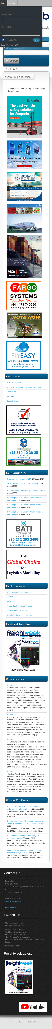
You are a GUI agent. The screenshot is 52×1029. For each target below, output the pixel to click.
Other (9, 601)
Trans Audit (11, 392)
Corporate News (17, 678)
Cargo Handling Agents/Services (19, 606)
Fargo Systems (13, 401)
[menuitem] (21, 9)
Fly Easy (10, 396)
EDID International (14, 383)
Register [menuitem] (12, 3)
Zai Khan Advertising (13, 901)
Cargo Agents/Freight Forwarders (19, 592)
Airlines (10, 597)
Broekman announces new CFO (19, 479)
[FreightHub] (6, 69)
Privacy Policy (10, 907)
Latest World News (18, 800)
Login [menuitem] (3, 3)
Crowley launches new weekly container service (25, 491)
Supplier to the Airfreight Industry (19, 615)
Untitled (10, 685)
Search (13, 60)
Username (6, 14)
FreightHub (14, 1022)
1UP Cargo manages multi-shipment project (23, 484)
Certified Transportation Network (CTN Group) (24, 387)
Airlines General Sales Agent (18, 611)
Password (6, 27)
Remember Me (11, 40)
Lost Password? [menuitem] (9, 45)
